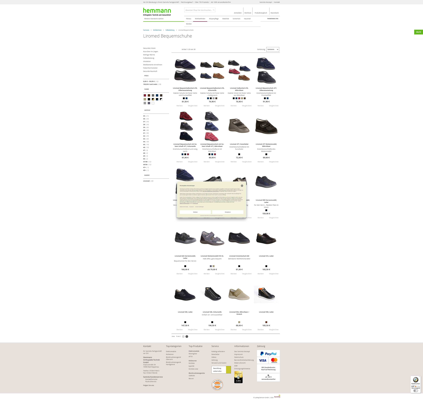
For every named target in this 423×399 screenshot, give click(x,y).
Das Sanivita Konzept (242, 351)
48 (146, 153)
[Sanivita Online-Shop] (163, 12)
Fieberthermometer (150, 68)
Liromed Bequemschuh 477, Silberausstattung (266, 89)
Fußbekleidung (170, 30)
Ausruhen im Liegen (150, 51)
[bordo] (145, 95)
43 (146, 139)
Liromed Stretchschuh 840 (239, 256)
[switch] (416, 390)
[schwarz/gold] (153, 99)
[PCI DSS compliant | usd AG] (217, 385)
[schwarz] (149, 99)
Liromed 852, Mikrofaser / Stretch (239, 313)
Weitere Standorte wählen (154, 19)
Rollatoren (170, 354)
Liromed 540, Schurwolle (212, 312)
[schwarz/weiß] (161, 99)
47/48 (147, 162)
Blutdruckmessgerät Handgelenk (173, 363)
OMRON (192, 376)
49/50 (147, 164)
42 (146, 136)
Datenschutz (239, 357)
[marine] (157, 95)
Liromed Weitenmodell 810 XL (212, 256)
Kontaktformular (151, 379)
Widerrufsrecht (240, 363)
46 (146, 147)
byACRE (191, 366)
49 (146, 156)
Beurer (191, 378)
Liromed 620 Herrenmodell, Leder (185, 257)
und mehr (152, 84)
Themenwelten (272, 19)
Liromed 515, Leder (266, 256)
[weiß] (153, 103)
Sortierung (261, 49)
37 (146, 121)
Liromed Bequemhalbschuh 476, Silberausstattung (185, 89)
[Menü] (419, 377)
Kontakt (277, 2)
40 (146, 130)
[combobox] (199, 10)
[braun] (149, 95)
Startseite (146, 30)
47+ (146, 167)
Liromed (149, 181)
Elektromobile (171, 351)
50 (146, 159)
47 (146, 150)
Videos (214, 357)
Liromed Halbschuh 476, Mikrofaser (239, 89)
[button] (178, 105)
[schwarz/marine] (157, 99)
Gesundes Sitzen (149, 48)
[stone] (145, 103)
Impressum (238, 354)
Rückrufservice (150, 381)
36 (146, 119)
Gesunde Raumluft (150, 71)
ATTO (191, 356)
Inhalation (147, 61)
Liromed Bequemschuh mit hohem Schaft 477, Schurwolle (185, 145)
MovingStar (193, 354)
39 (146, 127)
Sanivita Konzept (266, 2)
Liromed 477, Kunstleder (239, 144)
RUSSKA (192, 363)
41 (146, 133)
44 (146, 141)
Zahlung (215, 360)
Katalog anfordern (218, 351)
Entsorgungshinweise (242, 369)
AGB (235, 366)
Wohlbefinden (157, 30)
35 (146, 116)
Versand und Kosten (219, 363)
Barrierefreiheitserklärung (244, 360)
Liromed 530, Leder (185, 312)
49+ (146, 170)
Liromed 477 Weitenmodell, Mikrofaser (266, 145)
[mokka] (161, 95)
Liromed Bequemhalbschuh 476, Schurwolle (212, 89)
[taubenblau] (149, 103)
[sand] (145, 99)
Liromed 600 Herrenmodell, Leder (266, 201)
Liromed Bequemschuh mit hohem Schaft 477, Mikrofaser (212, 145)
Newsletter (216, 354)
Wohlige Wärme (149, 55)
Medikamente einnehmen (152, 65)
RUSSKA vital (193, 369)
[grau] (153, 95)
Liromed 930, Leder (266, 312)
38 (146, 124)
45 (146, 144)
